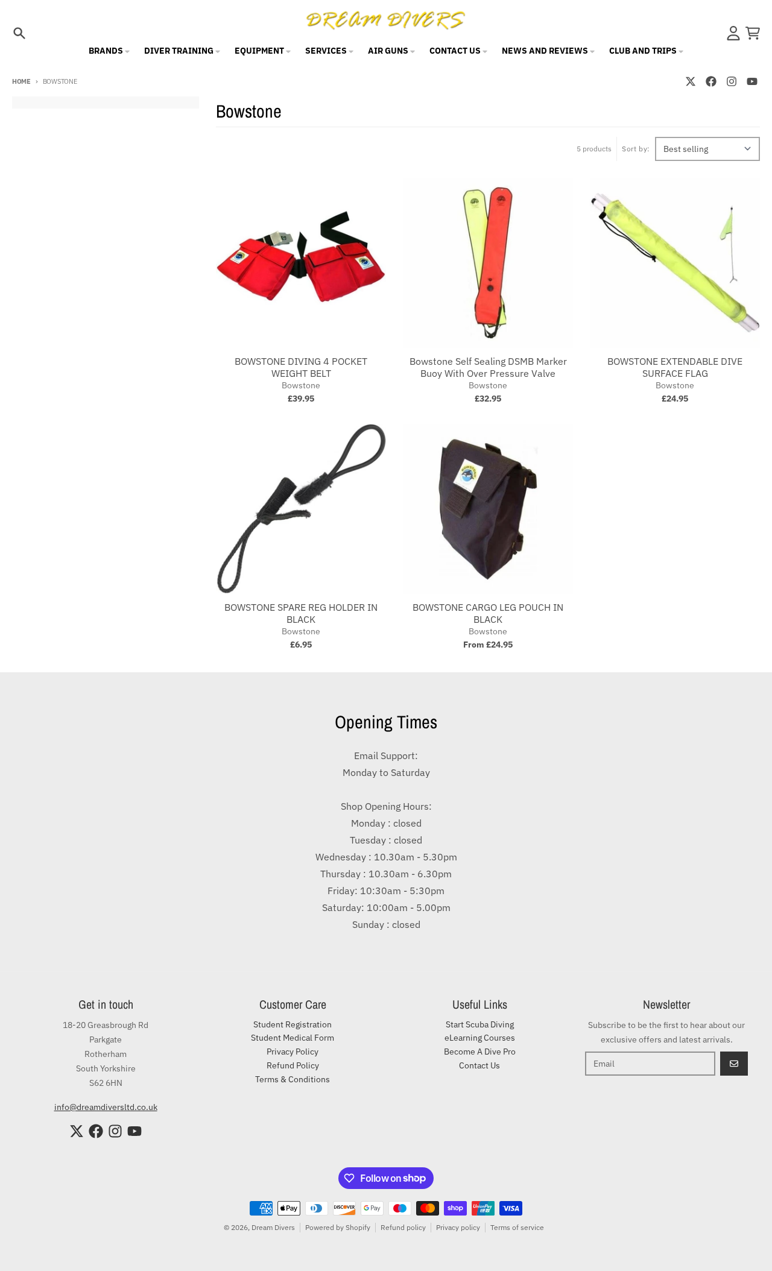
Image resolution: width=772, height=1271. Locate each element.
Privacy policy (458, 1227)
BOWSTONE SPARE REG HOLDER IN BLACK (301, 613)
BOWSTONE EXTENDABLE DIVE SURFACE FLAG (674, 367)
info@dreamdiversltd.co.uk (105, 1107)
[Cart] (752, 33)
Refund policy (403, 1227)
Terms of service (517, 1227)
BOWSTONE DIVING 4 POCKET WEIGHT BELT (301, 367)
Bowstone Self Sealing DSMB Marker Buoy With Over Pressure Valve (488, 367)
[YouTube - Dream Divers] (752, 81)
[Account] (733, 33)
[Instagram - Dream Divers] (731, 81)
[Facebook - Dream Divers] (711, 81)
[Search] (19, 33)
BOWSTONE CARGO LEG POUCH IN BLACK (488, 613)
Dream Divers (273, 1227)
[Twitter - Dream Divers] (690, 81)
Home (21, 81)
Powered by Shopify (337, 1227)
